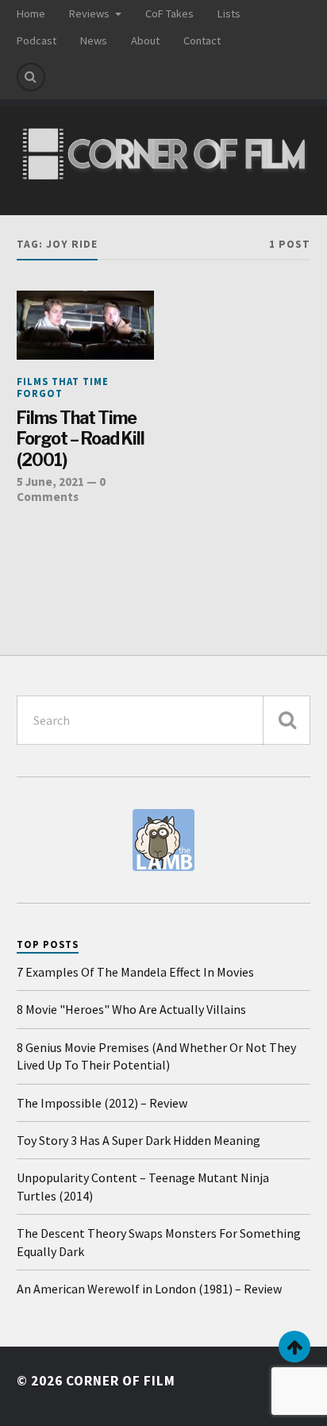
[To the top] (294, 1346)
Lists (228, 13)
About (145, 40)
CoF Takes (169, 13)
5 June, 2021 (50, 481)
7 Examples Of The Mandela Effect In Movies (135, 972)
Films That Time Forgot (63, 387)
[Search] (31, 77)
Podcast (36, 40)
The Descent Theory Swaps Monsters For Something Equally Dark (159, 1241)
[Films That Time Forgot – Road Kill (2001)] (85, 325)
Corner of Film (120, 1380)
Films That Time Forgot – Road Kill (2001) (80, 438)
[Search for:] (164, 720)
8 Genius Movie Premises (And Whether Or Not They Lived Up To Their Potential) (156, 1056)
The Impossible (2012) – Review (102, 1103)
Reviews (89, 13)
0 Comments (61, 488)
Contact (202, 40)
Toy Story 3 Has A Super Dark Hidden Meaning (138, 1140)
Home (31, 13)
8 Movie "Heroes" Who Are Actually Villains (131, 1009)
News (93, 40)
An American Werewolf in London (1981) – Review (149, 1289)
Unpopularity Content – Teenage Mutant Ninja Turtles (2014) (143, 1186)
